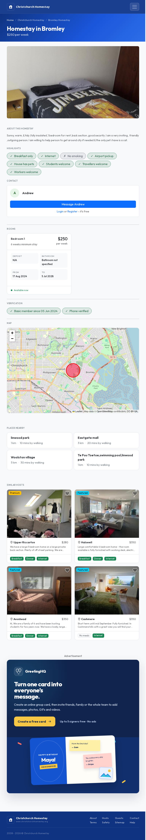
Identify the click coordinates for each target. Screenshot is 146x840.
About (93, 817)
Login (60, 211)
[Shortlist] (67, 493)
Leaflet (78, 411)
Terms (93, 822)
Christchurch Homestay (31, 19)
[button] (12, 333)
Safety (106, 822)
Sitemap (120, 822)
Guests (119, 817)
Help (132, 822)
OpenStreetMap (105, 411)
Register (72, 211)
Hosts (105, 817)
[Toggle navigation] (134, 7)
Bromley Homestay (59, 19)
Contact (134, 817)
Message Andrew (73, 204)
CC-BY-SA (132, 411)
